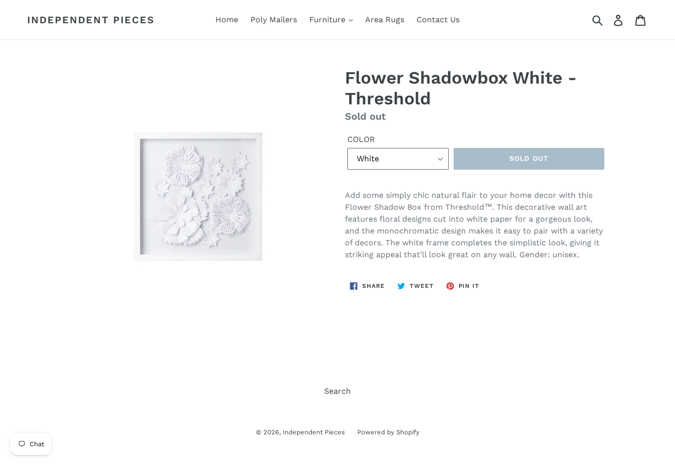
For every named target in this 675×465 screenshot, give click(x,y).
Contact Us (438, 19)
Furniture (328, 19)
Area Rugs (384, 19)
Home (226, 19)
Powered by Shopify (388, 432)
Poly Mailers (274, 19)
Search (337, 391)
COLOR (361, 139)
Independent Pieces (91, 20)
